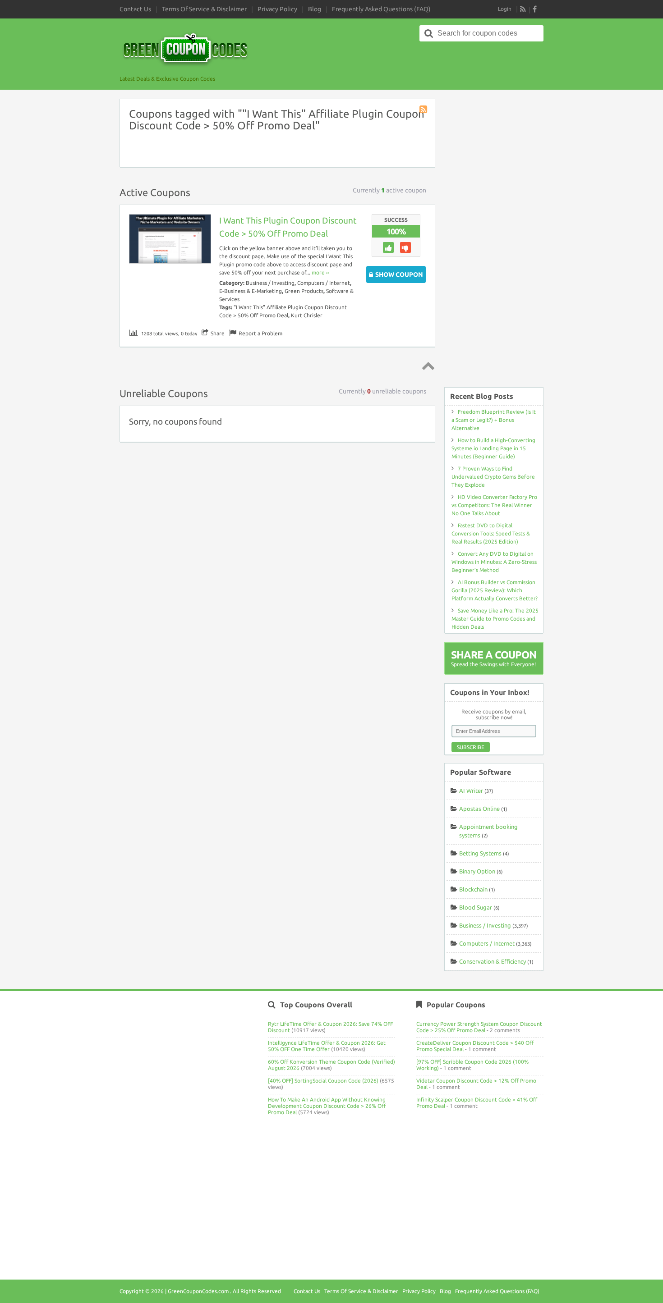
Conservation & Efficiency (492, 961)
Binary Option (477, 871)
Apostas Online (479, 808)
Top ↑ (426, 365)
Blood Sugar (475, 907)
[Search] (429, 33)
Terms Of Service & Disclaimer (204, 9)
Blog (314, 9)
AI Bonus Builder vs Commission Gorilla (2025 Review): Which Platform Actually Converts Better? (494, 590)
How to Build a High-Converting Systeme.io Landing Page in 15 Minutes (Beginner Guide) (493, 448)
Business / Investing (270, 283)
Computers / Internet (323, 283)
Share (218, 333)
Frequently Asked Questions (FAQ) (381, 9)
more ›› (320, 272)
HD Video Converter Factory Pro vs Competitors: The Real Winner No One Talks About (494, 505)
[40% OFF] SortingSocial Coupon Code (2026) (323, 1081)
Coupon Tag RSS (423, 109)
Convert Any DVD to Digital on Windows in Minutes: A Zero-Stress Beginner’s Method (494, 562)
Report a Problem (260, 333)
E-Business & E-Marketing (250, 291)
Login (504, 9)
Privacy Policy (277, 9)
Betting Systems (480, 853)
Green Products (304, 291)
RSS (523, 9)
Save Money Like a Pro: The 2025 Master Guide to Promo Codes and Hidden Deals (495, 619)
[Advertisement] (494, 238)
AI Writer (471, 790)
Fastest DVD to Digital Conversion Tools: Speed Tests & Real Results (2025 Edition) (490, 533)
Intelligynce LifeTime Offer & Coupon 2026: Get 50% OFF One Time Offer (327, 1046)
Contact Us (135, 9)
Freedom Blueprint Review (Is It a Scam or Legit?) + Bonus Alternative (493, 420)
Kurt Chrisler (306, 315)
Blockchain (473, 889)
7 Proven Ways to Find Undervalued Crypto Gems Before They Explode (493, 477)
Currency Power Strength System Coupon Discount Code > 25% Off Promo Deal (479, 1027)
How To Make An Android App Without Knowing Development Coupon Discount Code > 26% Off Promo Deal (327, 1106)
